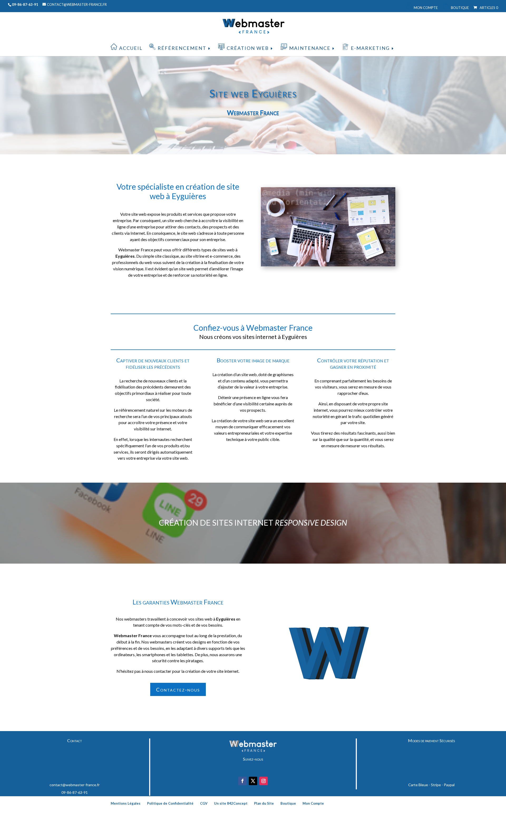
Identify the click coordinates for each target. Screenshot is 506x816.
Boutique (460, 8)
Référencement (182, 48)
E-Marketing (370, 48)
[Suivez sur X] (253, 781)
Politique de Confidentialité (170, 803)
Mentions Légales (125, 803)
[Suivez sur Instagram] (263, 781)
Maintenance (309, 48)
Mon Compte (426, 8)
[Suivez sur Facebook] (242, 781)
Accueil (131, 48)
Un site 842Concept (230, 803)
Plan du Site (264, 803)
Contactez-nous (178, 689)
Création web (248, 48)
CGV (203, 803)
